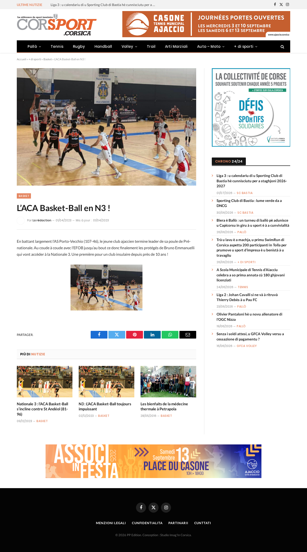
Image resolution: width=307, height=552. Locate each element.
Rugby (79, 46)
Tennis (57, 46)
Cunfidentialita (147, 523)
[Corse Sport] (57, 25)
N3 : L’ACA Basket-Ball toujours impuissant (105, 406)
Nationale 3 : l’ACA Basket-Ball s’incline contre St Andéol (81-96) (42, 409)
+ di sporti (243, 46)
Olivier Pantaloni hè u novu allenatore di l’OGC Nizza (249, 316)
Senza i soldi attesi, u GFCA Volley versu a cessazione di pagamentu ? (250, 336)
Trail (151, 46)
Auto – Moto (208, 46)
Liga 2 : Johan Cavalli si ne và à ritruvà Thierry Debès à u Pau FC (247, 297)
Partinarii (178, 523)
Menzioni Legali (111, 523)
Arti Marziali (176, 46)
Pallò (32, 46)
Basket (47, 59)
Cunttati (202, 523)
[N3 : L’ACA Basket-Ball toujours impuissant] (106, 381)
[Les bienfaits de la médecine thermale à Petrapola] (168, 381)
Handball (103, 46)
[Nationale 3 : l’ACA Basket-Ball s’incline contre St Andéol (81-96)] (44, 381)
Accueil (21, 59)
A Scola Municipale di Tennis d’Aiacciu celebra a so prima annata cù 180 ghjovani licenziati (251, 274)
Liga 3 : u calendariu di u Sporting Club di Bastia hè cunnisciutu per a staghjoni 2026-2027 (252, 180)
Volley (127, 46)
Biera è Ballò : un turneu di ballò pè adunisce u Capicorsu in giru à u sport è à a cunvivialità (253, 222)
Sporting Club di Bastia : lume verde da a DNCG (86, 5)
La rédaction (42, 220)
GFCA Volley (247, 346)
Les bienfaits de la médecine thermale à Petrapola (164, 406)
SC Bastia (245, 193)
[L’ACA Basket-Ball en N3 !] (106, 127)
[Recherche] (282, 46)
